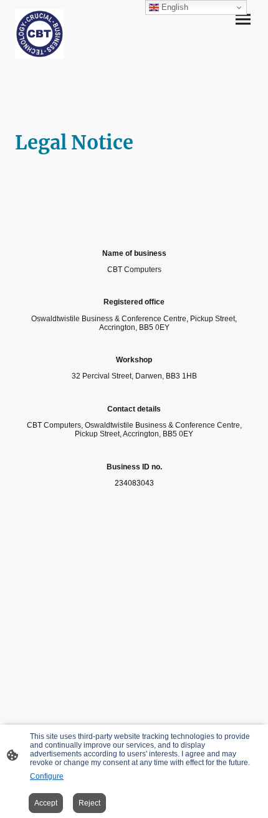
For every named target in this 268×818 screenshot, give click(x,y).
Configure (47, 776)
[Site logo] (39, 34)
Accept (45, 803)
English (173, 7)
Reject (89, 803)
